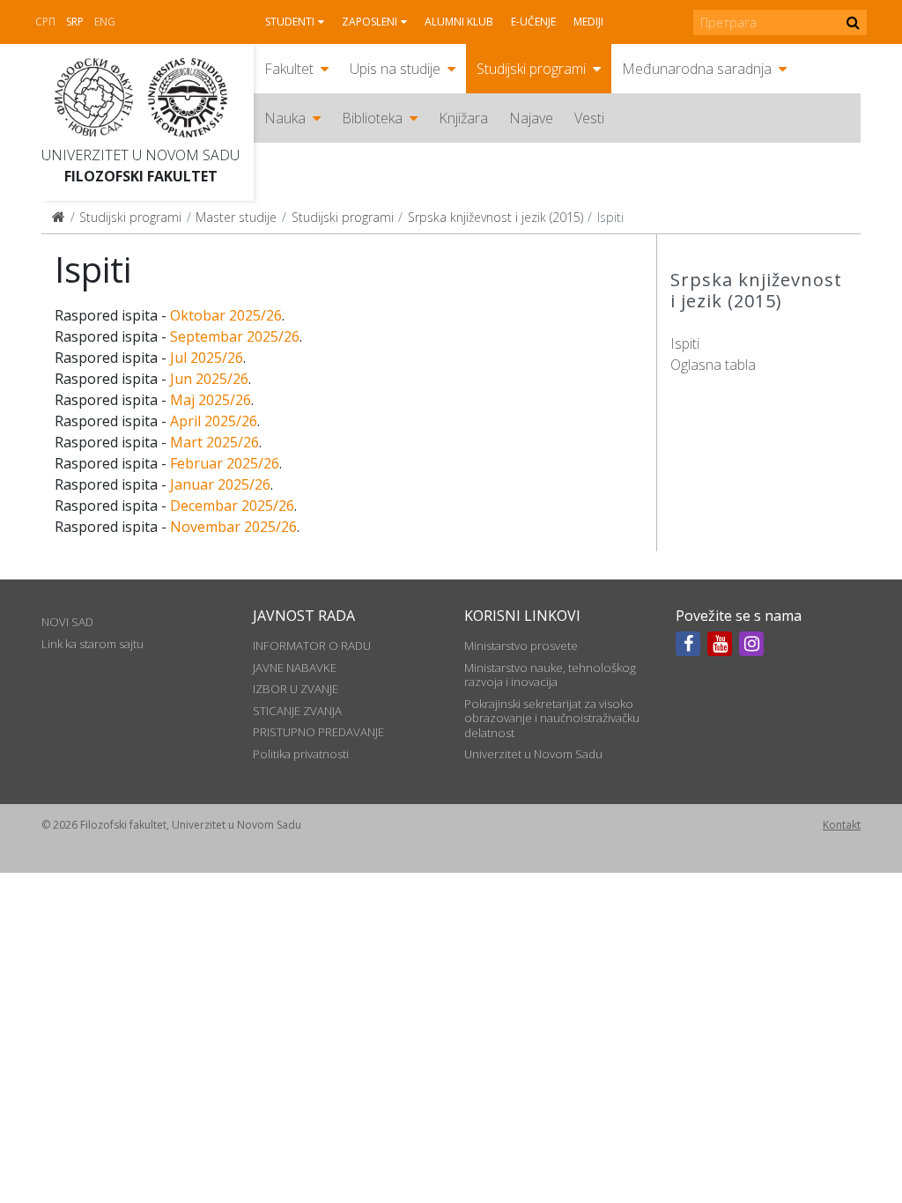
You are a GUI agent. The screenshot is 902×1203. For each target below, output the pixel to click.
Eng (104, 21)
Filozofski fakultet (141, 176)
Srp (75, 21)
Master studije (236, 217)
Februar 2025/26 (224, 463)
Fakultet (289, 68)
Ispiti (684, 343)
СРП (45, 21)
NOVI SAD (67, 622)
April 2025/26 (213, 421)
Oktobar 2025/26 (226, 315)
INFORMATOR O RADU (312, 645)
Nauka (285, 118)
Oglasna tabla (713, 364)
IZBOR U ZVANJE (295, 689)
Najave (531, 118)
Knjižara (463, 118)
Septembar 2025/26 (234, 336)
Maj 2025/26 (210, 400)
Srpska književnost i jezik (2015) (495, 217)
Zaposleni (369, 21)
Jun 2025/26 (209, 378)
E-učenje (533, 21)
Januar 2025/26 (220, 484)
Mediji (588, 21)
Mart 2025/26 (214, 442)
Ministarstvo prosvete (521, 645)
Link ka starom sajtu (92, 644)
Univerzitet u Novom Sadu (140, 155)
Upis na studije (395, 68)
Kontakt (842, 824)
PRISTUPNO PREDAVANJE (318, 732)
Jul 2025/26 (206, 357)
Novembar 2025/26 (233, 526)
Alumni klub (459, 21)
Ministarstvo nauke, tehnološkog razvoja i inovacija (550, 675)
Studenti (289, 21)
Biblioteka (372, 118)
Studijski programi (531, 68)
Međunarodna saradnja (697, 68)
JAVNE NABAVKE (294, 667)
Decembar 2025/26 (232, 505)
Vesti (589, 118)
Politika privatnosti (301, 754)
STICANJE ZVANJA (297, 711)
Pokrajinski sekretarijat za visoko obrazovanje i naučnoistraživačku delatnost (552, 718)
